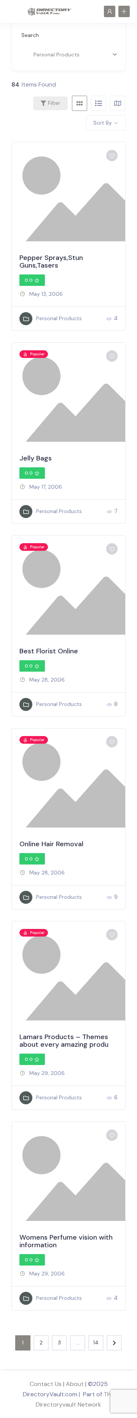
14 (96, 1342)
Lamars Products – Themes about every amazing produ (63, 1040)
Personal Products (59, 318)
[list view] (98, 103)
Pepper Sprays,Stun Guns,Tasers (51, 261)
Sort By (102, 122)
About (75, 1384)
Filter (54, 102)
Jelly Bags (35, 458)
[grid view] (79, 103)
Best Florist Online (48, 651)
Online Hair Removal (51, 844)
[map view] (117, 103)
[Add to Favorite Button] (112, 155)
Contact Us (46, 1384)
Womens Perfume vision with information (66, 1241)
